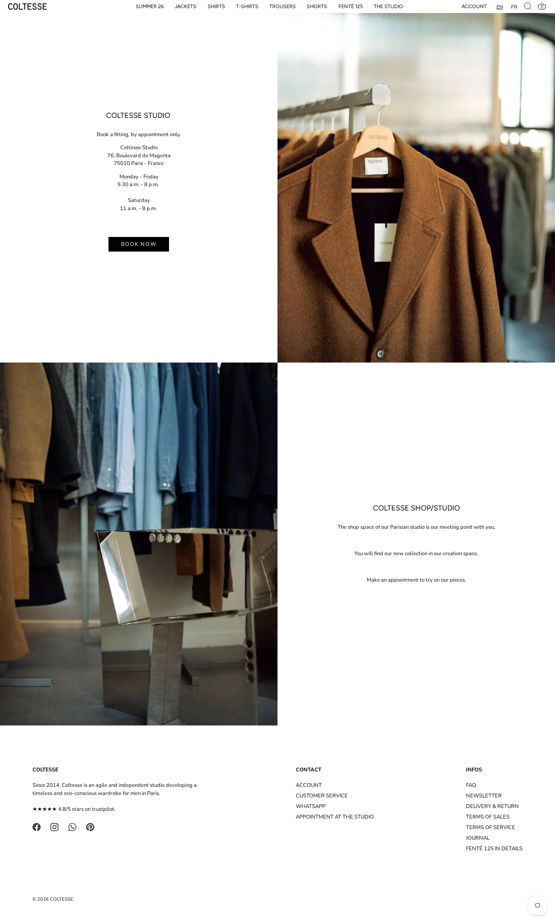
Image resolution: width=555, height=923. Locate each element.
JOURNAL (478, 838)
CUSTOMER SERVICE (322, 795)
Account (474, 6)
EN (499, 6)
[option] (514, 6)
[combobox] (499, 6)
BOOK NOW (139, 244)
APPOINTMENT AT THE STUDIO (335, 817)
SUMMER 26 (150, 6)
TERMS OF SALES (487, 817)
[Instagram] (54, 826)
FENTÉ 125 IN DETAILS (494, 848)
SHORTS (317, 6)
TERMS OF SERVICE (490, 827)
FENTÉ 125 (350, 6)
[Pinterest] (90, 826)
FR (514, 6)
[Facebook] (37, 826)
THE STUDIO (388, 6)
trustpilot (103, 809)
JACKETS (185, 6)
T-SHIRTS (247, 6)
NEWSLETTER (484, 795)
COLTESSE (61, 899)
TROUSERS (282, 6)
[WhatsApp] (72, 826)
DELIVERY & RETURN (492, 806)
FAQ (471, 785)
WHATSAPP (310, 806)
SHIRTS (216, 6)
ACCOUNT (309, 785)
